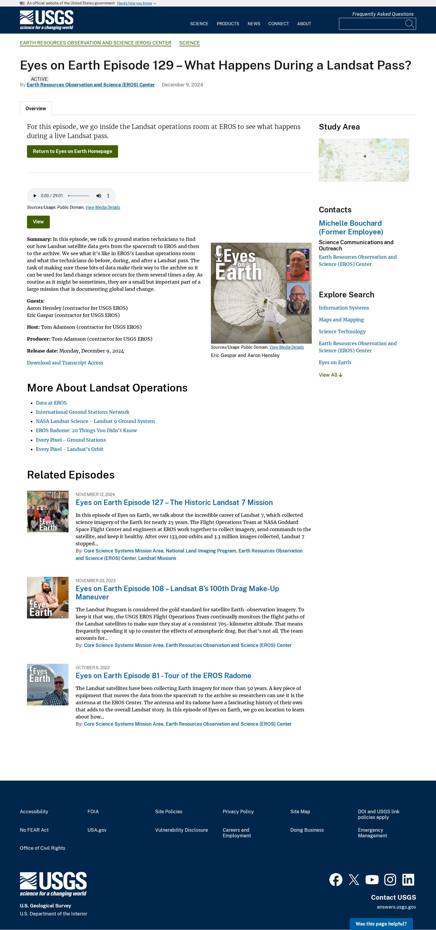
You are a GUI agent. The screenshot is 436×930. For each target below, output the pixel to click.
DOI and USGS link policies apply (379, 814)
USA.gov (96, 830)
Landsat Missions (157, 558)
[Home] (46, 28)
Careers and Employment (237, 833)
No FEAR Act (34, 830)
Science (199, 23)
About (304, 23)
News (254, 23)
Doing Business (307, 830)
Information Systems (344, 308)
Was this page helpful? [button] (381, 924)
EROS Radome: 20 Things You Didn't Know (86, 430)
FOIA (93, 811)
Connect (278, 23)
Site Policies (168, 811)
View (38, 222)
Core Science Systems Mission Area (123, 551)
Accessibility (34, 811)
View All (329, 375)
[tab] (36, 108)
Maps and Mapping (341, 320)
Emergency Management (372, 833)
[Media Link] (261, 294)
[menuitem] (199, 20)
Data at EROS (51, 403)
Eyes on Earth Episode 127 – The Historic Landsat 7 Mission (174, 502)
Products (228, 23)
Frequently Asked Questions (383, 14)
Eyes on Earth (335, 362)
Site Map (300, 811)
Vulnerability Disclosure (181, 830)
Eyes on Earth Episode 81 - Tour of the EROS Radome (164, 675)
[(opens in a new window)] (336, 879)
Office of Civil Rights (42, 848)
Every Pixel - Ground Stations (71, 440)
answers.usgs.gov (396, 907)
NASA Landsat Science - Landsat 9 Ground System (95, 421)
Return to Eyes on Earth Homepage (72, 151)
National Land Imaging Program (201, 551)
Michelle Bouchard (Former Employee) (351, 227)
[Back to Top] (414, 908)
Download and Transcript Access (65, 363)
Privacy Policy (238, 811)
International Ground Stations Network (82, 412)
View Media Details (102, 207)
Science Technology (342, 331)
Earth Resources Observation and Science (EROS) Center (95, 43)
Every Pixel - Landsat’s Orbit (70, 449)
